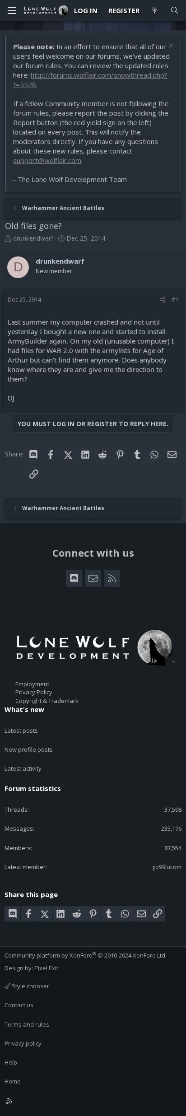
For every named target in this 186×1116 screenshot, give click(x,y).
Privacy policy (23, 1043)
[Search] (174, 10)
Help (11, 1062)
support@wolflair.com (47, 160)
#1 (175, 299)
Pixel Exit (46, 968)
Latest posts (21, 730)
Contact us (19, 1005)
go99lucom (166, 867)
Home (13, 1081)
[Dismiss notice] (170, 46)
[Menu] (12, 10)
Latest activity (23, 768)
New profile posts (29, 749)
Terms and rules (27, 1024)
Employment (32, 684)
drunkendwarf (33, 238)
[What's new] (154, 10)
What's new (24, 709)
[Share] (162, 299)
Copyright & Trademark (47, 701)
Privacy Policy (33, 692)
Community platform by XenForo (86, 955)
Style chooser (29, 986)
